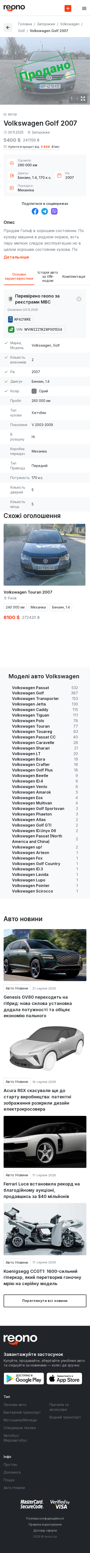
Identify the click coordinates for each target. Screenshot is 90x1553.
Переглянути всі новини (44, 1301)
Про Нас (11, 1464)
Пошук (9, 1480)
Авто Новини (17, 988)
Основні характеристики (19, 276)
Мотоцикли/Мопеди (20, 1420)
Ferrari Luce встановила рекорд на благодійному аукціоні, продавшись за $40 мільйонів (42, 1190)
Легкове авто (15, 1405)
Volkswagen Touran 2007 (28, 592)
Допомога (12, 1472)
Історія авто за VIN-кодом (48, 276)
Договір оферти (45, 1530)
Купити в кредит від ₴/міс (34, 147)
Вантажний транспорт (22, 1412)
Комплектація (73, 276)
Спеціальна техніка (20, 1428)
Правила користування (45, 1524)
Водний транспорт (65, 1417)
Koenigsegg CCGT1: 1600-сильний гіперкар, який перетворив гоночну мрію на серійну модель (42, 1277)
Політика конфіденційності (45, 1518)
